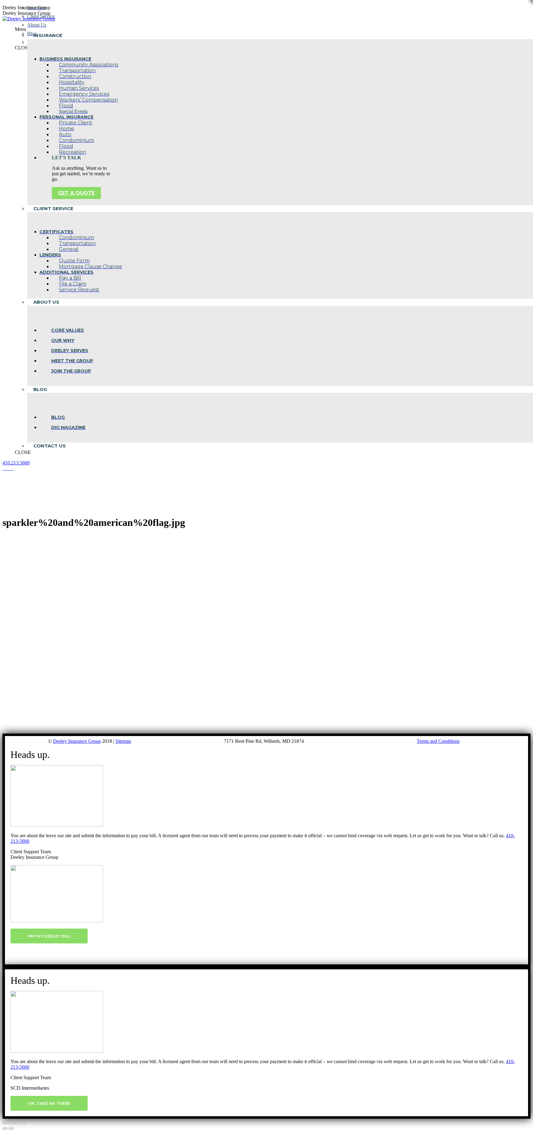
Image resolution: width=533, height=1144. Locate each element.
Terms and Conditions (438, 741)
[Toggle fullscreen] (17, 1123)
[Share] (11, 1123)
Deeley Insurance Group (77, 741)
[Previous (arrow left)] (4, 1128)
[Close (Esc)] (4, 1123)
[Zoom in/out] (23, 1123)
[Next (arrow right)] (11, 1128)
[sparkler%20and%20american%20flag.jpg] (150, 730)
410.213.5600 (16, 462)
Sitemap (123, 741)
